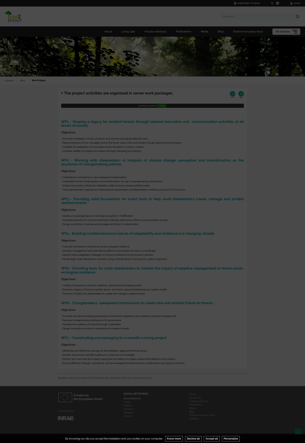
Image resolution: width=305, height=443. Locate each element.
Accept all (212, 438)
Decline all (193, 438)
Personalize (231, 438)
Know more (174, 438)
